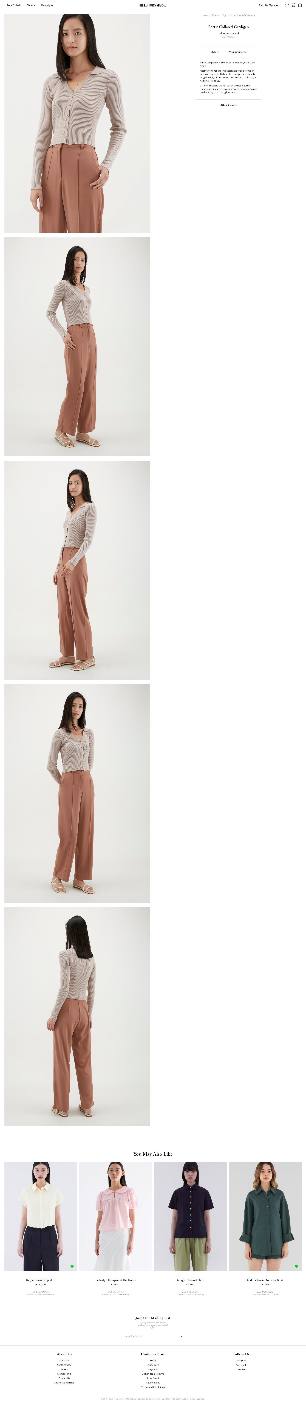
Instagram (241, 1361)
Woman (215, 15)
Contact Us (64, 1378)
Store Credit (153, 1378)
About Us (64, 1360)
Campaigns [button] (47, 5)
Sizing (153, 1360)
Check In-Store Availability (40, 1294)
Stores (64, 1369)
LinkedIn (241, 1370)
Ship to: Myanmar (269, 5)
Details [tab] (215, 52)
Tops (224, 15)
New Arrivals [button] (14, 5)
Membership (64, 1374)
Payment (153, 1369)
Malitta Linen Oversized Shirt (265, 1280)
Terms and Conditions (153, 1387)
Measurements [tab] (237, 52)
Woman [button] (31, 5)
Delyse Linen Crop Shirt (41, 1280)
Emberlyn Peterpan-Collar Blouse (115, 1280)
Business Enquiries (64, 1383)
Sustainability (64, 1365)
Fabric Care (153, 1365)
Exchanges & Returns (153, 1374)
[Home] (153, 5)
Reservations (153, 1383)
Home (205, 15)
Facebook (241, 1365)
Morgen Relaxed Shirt (190, 1280)
